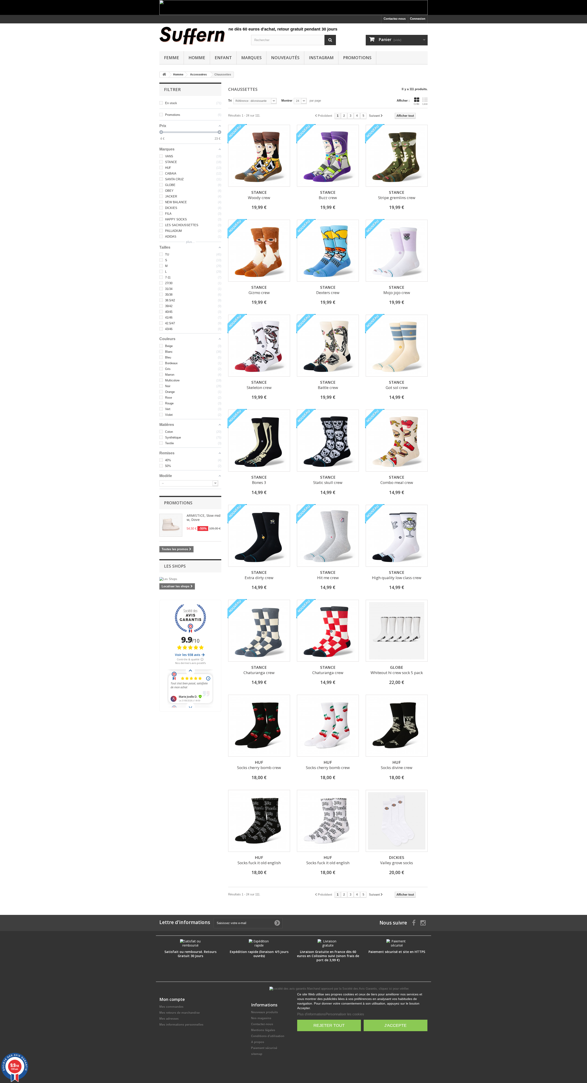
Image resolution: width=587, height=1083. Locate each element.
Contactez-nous (395, 18)
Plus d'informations (311, 1014)
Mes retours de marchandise (179, 1012)
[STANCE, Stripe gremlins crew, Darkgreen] (396, 155)
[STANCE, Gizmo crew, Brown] (259, 250)
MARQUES (251, 57)
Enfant (223, 57)
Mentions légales (263, 1030)
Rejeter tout (329, 1025)
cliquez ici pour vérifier (393, 988)
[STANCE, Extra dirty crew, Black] (259, 535)
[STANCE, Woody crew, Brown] (259, 155)
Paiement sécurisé (264, 1048)
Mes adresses (169, 1018)
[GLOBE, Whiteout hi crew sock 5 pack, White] (396, 630)
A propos (257, 1042)
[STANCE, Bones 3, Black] (259, 440)
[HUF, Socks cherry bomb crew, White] (328, 725)
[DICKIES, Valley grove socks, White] (396, 821)
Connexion (417, 18)
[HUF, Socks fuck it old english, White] (328, 821)
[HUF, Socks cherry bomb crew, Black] (259, 725)
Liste (425, 104)
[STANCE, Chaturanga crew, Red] (328, 630)
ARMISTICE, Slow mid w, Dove (203, 517)
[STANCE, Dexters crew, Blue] (328, 250)
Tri (230, 100)
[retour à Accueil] (164, 75)
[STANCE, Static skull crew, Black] (328, 440)
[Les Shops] (190, 579)
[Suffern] (201, 36)
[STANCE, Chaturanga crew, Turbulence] (259, 630)
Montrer (286, 100)
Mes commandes (171, 1006)
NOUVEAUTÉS (285, 57)
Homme (196, 57)
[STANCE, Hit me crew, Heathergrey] (328, 535)
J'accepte (395, 1025)
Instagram (321, 57)
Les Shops (175, 566)
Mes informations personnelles (181, 1024)
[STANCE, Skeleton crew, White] (259, 345)
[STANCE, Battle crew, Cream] (328, 345)
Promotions (357, 57)
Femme (171, 57)
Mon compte (172, 999)
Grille (416, 104)
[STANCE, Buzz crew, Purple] (328, 155)
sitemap (256, 1054)
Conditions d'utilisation (267, 1036)
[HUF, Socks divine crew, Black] (396, 725)
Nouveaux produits (264, 1012)
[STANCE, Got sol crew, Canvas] (396, 345)
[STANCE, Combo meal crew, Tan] (396, 440)
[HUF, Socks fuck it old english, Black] (259, 821)
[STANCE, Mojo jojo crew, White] (396, 250)
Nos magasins (261, 1018)
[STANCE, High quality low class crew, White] (396, 535)
